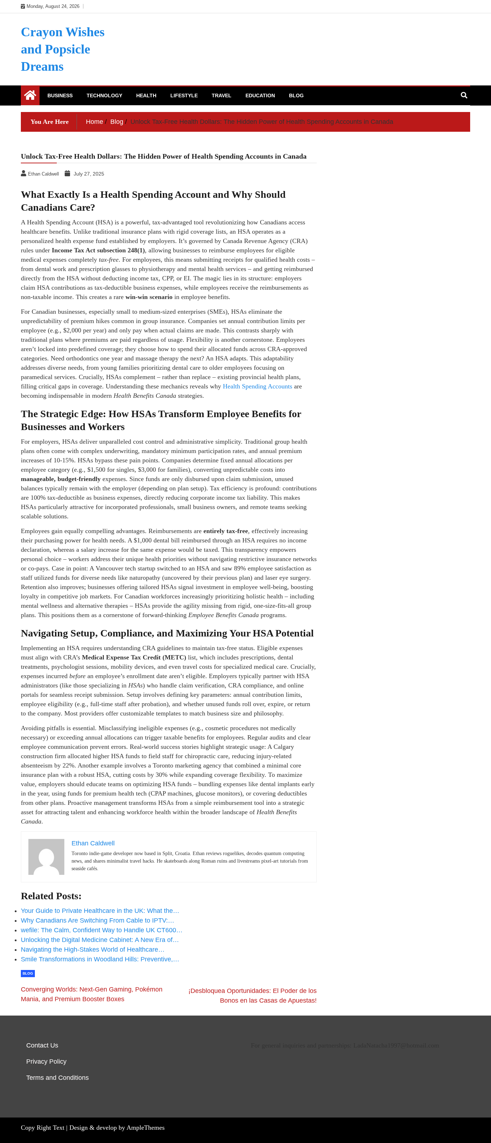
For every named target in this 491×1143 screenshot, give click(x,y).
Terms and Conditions (57, 1077)
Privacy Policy (46, 1061)
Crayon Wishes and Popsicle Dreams (63, 49)
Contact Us (42, 1045)
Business (60, 95)
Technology (104, 95)
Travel (221, 95)
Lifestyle (184, 95)
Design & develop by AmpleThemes (117, 1127)
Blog (296, 95)
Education (260, 95)
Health (146, 95)
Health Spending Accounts (257, 386)
